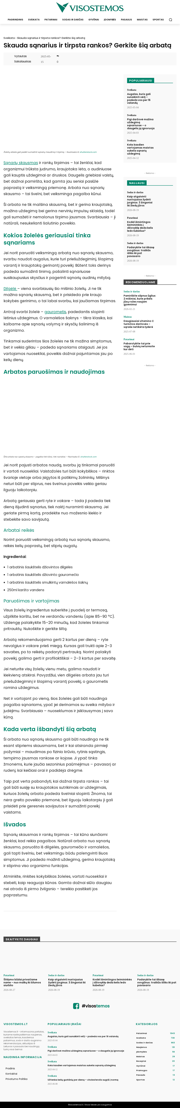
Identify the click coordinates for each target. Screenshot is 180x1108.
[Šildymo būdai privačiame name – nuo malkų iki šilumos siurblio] (23, 959)
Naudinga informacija (23, 1057)
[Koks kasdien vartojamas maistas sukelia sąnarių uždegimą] (165, 146)
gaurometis (55, 311)
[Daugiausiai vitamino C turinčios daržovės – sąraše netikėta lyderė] (167, 324)
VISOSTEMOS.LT (16, 1024)
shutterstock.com (88, 152)
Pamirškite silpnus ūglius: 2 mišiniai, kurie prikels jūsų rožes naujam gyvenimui (140, 300)
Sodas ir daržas (135, 192)
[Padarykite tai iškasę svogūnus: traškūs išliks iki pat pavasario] (165, 249)
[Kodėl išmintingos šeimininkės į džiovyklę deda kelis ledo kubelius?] (165, 223)
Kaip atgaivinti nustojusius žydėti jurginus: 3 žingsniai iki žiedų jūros (139, 201)
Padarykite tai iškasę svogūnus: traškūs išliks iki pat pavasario (140, 252)
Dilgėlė (10, 288)
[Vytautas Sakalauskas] (10, 58)
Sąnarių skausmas (21, 162)
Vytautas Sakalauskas (22, 58)
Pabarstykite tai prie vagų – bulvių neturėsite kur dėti (139, 346)
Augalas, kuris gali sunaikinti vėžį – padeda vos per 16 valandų (139, 98)
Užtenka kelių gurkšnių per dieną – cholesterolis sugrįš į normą (83, 1079)
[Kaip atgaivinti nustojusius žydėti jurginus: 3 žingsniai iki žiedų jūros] (165, 198)
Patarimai (132, 218)
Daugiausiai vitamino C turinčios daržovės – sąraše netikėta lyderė (139, 324)
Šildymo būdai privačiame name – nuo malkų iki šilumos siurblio (22, 982)
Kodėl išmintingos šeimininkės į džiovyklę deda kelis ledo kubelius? (140, 226)
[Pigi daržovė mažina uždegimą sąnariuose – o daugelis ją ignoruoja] (165, 121)
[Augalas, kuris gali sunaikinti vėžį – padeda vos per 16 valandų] (165, 95)
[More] (169, 59)
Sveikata (9, 38)
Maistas (128, 317)
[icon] (76, 1007)
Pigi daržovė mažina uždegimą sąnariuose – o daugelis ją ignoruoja (141, 124)
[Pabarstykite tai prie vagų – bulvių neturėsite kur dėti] (167, 346)
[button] (170, 19)
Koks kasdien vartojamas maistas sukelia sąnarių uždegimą (140, 149)
